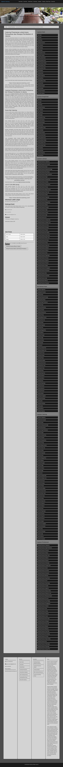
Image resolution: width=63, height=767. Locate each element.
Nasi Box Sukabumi (41, 503)
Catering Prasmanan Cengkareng (43, 161)
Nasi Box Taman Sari (41, 447)
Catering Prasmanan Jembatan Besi (44, 219)
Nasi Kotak (21, 1)
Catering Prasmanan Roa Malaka (43, 232)
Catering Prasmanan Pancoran (43, 598)
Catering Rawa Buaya (41, 299)
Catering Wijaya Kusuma (42, 317)
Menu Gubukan (40, 45)
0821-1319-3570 (8, 212)
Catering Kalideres (41, 378)
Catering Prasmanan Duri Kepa (43, 240)
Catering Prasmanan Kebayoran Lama (44, 593)
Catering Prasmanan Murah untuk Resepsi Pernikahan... (16, 248)
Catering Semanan (41, 385)
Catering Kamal (40, 380)
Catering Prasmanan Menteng (43, 575)
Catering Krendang (41, 355)
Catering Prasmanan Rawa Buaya (44, 171)
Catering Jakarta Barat (41, 57)
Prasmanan (35, 1)
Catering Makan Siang (41, 80)
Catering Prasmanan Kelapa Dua (43, 245)
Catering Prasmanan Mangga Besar (44, 202)
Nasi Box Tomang (41, 442)
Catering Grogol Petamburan (43, 302)
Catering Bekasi (40, 78)
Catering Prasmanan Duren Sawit (43, 618)
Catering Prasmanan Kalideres (43, 250)
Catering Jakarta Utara (42, 145)
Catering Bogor (40, 70)
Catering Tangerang (41, 75)
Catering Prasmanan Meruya (43, 280)
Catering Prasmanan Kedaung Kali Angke (45, 169)
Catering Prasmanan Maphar (43, 204)
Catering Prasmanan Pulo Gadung (44, 633)
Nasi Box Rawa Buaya (42, 427)
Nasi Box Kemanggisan (42, 523)
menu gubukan (10, 46)
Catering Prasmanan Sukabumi (43, 247)
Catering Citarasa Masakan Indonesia (37, 663)
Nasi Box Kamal (40, 508)
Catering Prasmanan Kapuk (42, 166)
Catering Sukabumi (41, 375)
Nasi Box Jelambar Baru (42, 435)
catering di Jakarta (24, 84)
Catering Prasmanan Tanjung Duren (44, 184)
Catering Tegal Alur (41, 388)
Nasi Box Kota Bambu (41, 526)
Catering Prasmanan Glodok (43, 194)
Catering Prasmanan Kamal (42, 252)
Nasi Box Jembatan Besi (42, 475)
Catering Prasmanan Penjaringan (43, 646)
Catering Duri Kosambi (42, 292)
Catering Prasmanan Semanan (43, 257)
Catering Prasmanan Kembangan (43, 275)
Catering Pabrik (40, 83)
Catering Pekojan (41, 357)
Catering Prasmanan (23, 243)
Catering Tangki (40, 337)
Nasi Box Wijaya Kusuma (42, 445)
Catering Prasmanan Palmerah (43, 262)
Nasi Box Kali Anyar (41, 480)
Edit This (7, 244)
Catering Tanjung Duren (42, 312)
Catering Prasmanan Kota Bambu (43, 270)
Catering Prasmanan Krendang (43, 227)
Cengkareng (16, 71)
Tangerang (7, 113)
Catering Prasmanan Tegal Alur (43, 260)
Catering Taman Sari (41, 319)
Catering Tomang (41, 314)
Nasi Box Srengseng (41, 538)
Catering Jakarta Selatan (42, 62)
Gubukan (39, 1)
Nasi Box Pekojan (41, 485)
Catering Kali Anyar (41, 352)
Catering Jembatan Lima (42, 350)
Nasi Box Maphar (41, 460)
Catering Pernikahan (41, 90)
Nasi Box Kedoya (41, 498)
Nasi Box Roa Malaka (41, 488)
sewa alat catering (21, 74)
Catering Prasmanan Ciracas (43, 616)
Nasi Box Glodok (41, 450)
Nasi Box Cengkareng (41, 417)
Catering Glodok (40, 322)
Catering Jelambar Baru (42, 307)
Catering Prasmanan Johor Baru (43, 570)
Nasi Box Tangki (40, 465)
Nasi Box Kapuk (40, 422)
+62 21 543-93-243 (9, 661)
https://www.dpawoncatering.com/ (19, 83)
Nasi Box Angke (40, 470)
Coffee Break (30, 1)
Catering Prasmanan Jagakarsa (43, 588)
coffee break (9, 45)
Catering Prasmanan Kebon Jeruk (44, 237)
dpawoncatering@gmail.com (11, 214)
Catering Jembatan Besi (42, 347)
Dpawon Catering (5, 1)
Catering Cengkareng (41, 289)
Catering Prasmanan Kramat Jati (43, 623)
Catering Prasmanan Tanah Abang (44, 583)
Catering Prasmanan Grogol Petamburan (45, 174)
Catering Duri (40, 345)
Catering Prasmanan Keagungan (43, 197)
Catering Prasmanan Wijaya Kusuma (44, 189)
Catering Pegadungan (41, 383)
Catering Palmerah (41, 390)
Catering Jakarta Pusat (42, 60)
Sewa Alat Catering (41, 55)
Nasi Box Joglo (40, 533)
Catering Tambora (41, 340)
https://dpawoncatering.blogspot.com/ (11, 201)
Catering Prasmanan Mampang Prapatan (45, 595)
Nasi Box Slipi (40, 528)
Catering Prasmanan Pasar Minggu (44, 600)
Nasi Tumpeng (40, 47)
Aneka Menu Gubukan (24, 672)
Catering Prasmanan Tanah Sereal (44, 235)
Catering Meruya (40, 408)
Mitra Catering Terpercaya (38, 672)
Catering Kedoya (41, 370)
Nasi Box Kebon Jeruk (41, 493)
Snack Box (25, 1)
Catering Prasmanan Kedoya (43, 242)
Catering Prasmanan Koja (42, 641)
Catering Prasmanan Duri (42, 217)
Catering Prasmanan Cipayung (43, 613)
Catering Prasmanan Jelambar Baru (44, 179)
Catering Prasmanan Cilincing (43, 636)
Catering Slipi (40, 400)
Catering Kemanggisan (42, 395)
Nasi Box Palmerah (41, 518)
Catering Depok (40, 150)
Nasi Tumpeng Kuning (24, 674)
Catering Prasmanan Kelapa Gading (44, 638)
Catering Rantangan (41, 85)
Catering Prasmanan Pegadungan (44, 255)
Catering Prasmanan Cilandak (43, 585)
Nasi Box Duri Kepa (41, 495)
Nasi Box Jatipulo (41, 521)
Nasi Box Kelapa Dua (41, 500)
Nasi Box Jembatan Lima (42, 478)
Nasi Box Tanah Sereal (42, 490)
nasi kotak (29, 44)
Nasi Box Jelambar (41, 437)
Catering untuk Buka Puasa (37, 675)
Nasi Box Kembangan (41, 531)
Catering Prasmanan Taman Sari (43, 192)
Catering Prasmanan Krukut (42, 199)
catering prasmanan (15, 45)
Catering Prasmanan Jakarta (37, 666)
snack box (24, 61)
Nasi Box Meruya (41, 536)
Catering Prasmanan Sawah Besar (44, 578)
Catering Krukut (40, 327)
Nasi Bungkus (40, 50)
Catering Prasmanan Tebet (42, 608)
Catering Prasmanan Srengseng (43, 283)
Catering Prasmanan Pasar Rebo (43, 631)
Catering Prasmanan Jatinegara (43, 621)
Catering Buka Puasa (41, 52)
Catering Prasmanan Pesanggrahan (44, 603)
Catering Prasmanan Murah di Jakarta (13, 246)
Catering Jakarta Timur (42, 65)
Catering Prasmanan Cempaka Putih (44, 565)
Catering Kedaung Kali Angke (43, 297)
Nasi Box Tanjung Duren (42, 440)
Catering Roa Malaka (41, 360)
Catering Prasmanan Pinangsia (43, 207)
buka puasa (27, 40)
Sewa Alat (53, 1)
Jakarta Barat (13, 165)
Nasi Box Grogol (40, 432)
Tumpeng (43, 1)
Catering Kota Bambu (41, 398)
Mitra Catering (52, 734)
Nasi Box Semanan (41, 513)
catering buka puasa (28, 45)
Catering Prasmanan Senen (42, 580)
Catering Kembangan (41, 403)
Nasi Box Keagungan (41, 452)
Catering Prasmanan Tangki (42, 209)
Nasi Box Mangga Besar (42, 457)
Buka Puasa (48, 1)
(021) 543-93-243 (9, 209)
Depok (25, 112)
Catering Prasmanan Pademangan (44, 643)
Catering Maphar (41, 332)
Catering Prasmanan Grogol (42, 176)
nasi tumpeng (21, 45)
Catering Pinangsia (41, 335)
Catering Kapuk (40, 294)
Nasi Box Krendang (41, 483)
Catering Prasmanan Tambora (43, 212)
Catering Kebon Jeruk (41, 365)
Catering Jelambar (41, 309)
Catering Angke (40, 342)
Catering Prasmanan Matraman (43, 628)
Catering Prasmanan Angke (42, 214)
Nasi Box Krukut (40, 455)
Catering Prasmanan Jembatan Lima (44, 222)
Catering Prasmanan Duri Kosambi (44, 164)
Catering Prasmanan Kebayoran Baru (44, 590)
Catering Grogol (40, 304)
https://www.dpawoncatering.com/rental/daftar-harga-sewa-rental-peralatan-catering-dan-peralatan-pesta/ (19, 178)
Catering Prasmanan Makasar (43, 626)
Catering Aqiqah (40, 88)
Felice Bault (17, 243)
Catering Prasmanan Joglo (42, 278)
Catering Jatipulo (41, 393)
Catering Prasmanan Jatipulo (43, 265)
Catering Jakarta (12, 41)
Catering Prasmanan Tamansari (43, 550)
